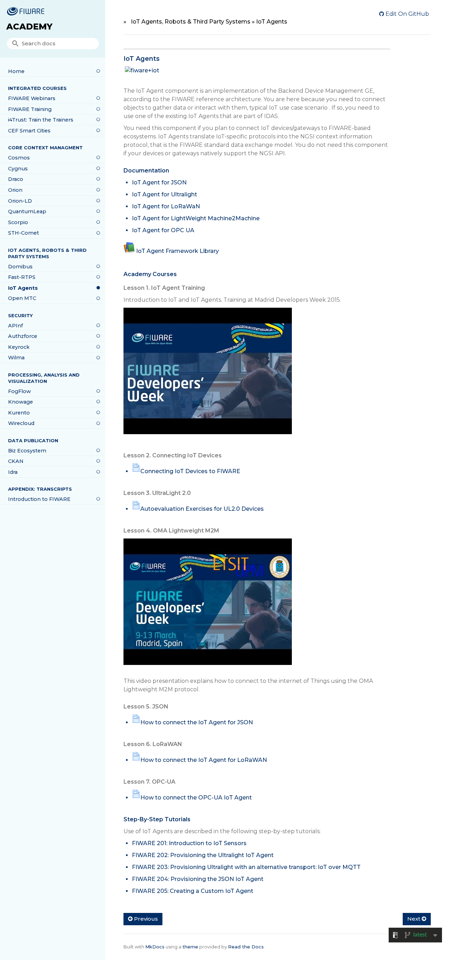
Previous (145, 918)
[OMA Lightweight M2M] (207, 605)
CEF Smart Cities (29, 131)
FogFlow (19, 391)
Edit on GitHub (406, 14)
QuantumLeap (27, 211)
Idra (13, 472)
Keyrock (18, 347)
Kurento (19, 413)
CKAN (16, 461)
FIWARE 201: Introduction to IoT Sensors (189, 843)
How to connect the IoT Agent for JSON (196, 722)
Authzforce (22, 336)
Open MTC (22, 298)
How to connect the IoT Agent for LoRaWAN (203, 760)
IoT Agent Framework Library (177, 251)
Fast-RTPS (21, 277)
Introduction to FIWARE (39, 499)
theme (190, 946)
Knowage (20, 402)
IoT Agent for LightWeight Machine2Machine (196, 218)
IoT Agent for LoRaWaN (166, 206)
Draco (15, 179)
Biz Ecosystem (27, 451)
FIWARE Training (30, 109)
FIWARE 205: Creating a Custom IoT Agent (192, 891)
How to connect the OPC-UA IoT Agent (196, 797)
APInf (15, 325)
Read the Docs (246, 946)
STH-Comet (23, 233)
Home (16, 71)
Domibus (20, 266)
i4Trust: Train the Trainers (40, 120)
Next (414, 918)
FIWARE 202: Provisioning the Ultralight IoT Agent (203, 855)
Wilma (16, 357)
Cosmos (19, 158)
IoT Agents (23, 288)
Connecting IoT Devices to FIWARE (190, 471)
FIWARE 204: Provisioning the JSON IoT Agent (197, 879)
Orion (15, 190)
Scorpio (18, 222)
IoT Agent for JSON (159, 182)
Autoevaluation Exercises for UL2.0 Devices (202, 508)
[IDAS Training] (207, 374)
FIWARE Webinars (31, 98)
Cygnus (18, 168)
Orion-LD (20, 201)
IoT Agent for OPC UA (163, 230)
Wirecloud (21, 423)
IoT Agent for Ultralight (164, 194)
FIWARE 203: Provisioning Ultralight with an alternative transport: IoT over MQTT (246, 867)
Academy (29, 26)
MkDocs (155, 946)
